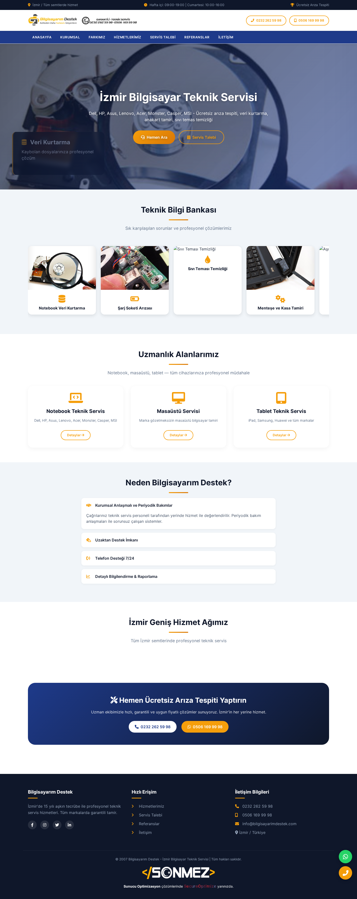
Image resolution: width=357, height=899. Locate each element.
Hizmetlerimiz (151, 806)
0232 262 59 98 (268, 20)
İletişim (145, 832)
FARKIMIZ (97, 37)
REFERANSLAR (197, 37)
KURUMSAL (70, 37)
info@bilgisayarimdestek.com (269, 823)
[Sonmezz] (178, 878)
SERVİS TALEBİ (163, 37)
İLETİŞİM (225, 37)
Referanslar (149, 823)
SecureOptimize (200, 886)
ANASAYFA (41, 37)
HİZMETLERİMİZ (127, 37)
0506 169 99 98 (311, 20)
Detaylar (74, 435)
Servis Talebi (204, 137)
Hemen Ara (157, 137)
